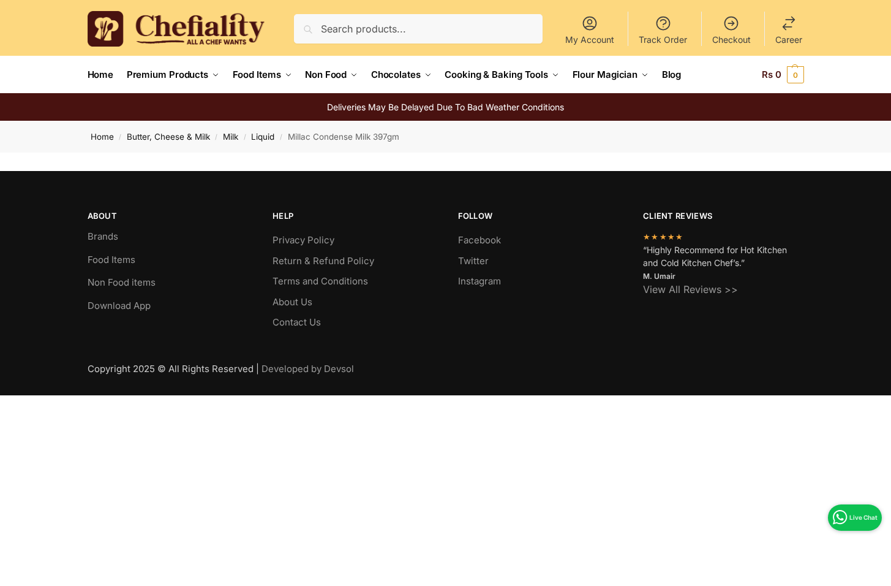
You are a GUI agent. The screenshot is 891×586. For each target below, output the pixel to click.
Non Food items (123, 282)
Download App (119, 305)
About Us (292, 302)
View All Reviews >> (690, 289)
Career (788, 39)
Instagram (479, 281)
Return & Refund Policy (323, 261)
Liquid (262, 137)
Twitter (473, 261)
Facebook (479, 240)
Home (102, 137)
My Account (589, 39)
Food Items (111, 259)
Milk (230, 137)
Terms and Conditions (320, 281)
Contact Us (297, 322)
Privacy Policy (303, 240)
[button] (783, 74)
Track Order (663, 39)
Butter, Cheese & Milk (168, 137)
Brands (103, 236)
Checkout (731, 39)
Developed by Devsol (307, 369)
